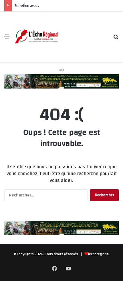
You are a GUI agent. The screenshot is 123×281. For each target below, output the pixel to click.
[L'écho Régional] (36, 36)
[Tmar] (61, 81)
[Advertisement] (84, 32)
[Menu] (7, 39)
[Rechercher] (116, 39)
